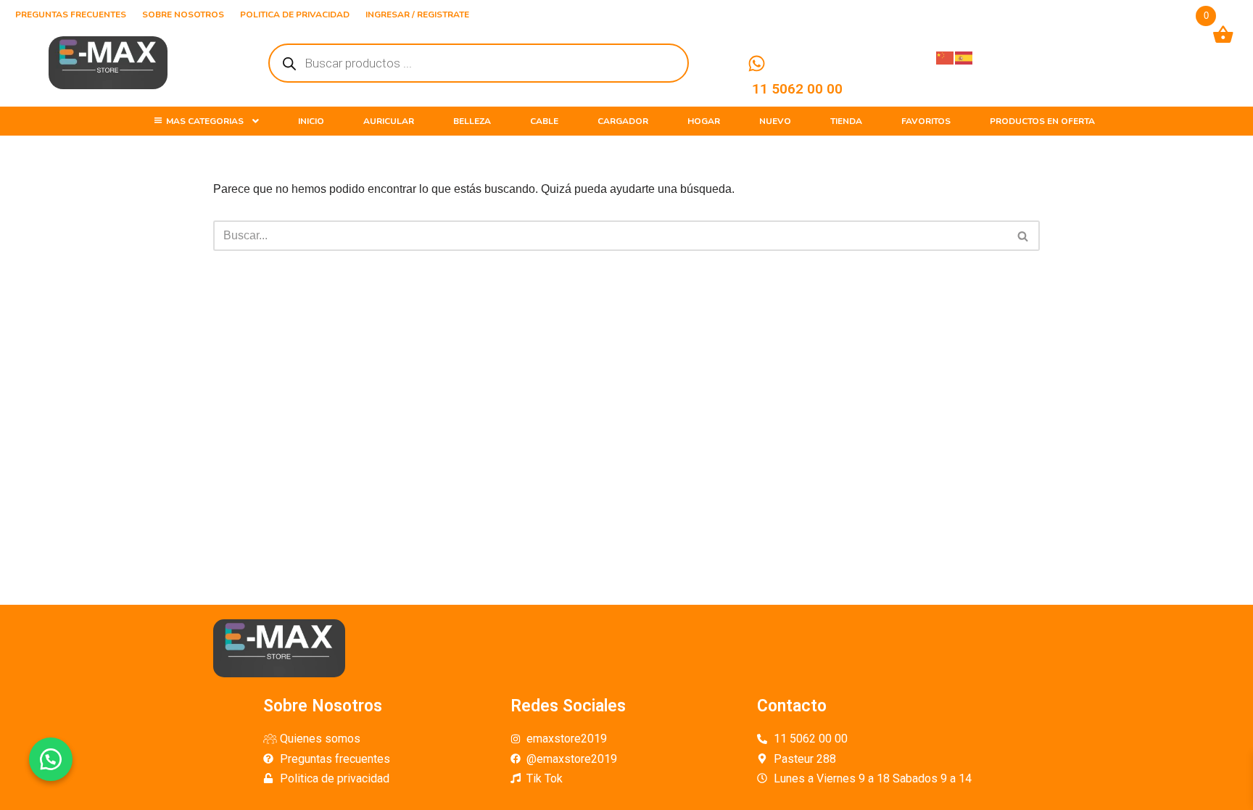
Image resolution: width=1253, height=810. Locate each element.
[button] (51, 759)
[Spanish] (964, 57)
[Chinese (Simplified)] (945, 57)
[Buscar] (1023, 235)
